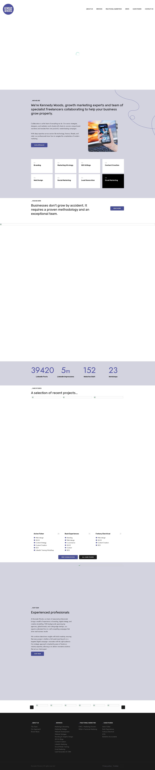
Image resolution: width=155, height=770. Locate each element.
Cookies (115, 766)
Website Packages (60, 734)
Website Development (62, 732)
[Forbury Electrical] (113, 707)
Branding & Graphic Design (64, 737)
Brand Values (35, 732)
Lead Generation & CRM (63, 752)
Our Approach (36, 729)
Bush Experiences (72, 534)
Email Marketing (60, 749)
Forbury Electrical (103, 534)
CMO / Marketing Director (87, 727)
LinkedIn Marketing (61, 744)
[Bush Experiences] (85, 707)
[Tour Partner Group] (99, 707)
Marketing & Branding (62, 727)
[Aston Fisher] (70, 707)
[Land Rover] (56, 707)
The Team (34, 727)
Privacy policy (107, 766)
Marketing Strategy (61, 729)
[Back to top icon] (122, 766)
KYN (103, 734)
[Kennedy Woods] (8, 9)
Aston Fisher (39, 534)
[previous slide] (32, 707)
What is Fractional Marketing (88, 729)
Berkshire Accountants (109, 737)
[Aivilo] (42, 707)
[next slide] (123, 707)
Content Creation (60, 742)
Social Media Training (62, 747)
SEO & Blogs (59, 739)
